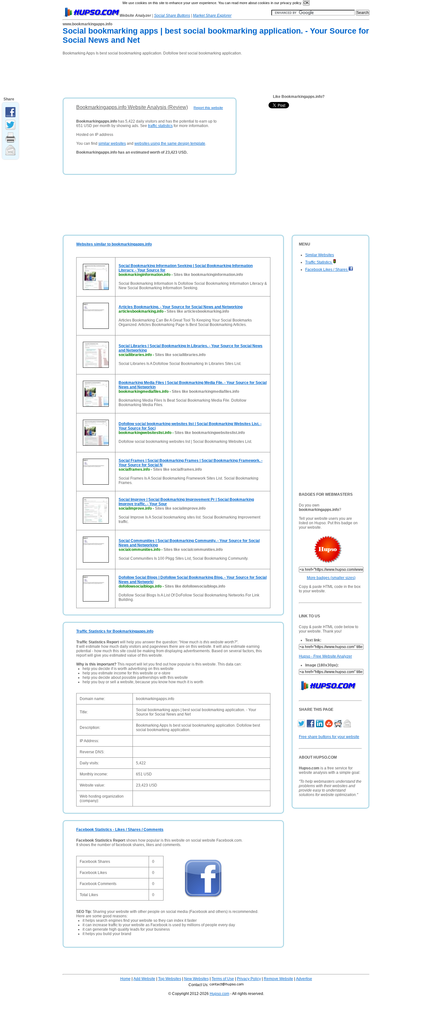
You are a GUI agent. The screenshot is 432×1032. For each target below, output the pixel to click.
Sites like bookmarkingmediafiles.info (205, 391)
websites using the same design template (169, 143)
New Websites (196, 979)
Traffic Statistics (319, 262)
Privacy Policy (249, 979)
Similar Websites (319, 255)
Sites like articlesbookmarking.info (198, 311)
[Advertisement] (178, 74)
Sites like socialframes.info (177, 469)
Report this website (208, 108)
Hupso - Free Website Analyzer (325, 656)
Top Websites (169, 979)
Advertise (304, 979)
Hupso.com (219, 993)
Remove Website (278, 979)
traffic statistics (160, 126)
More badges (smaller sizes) (331, 578)
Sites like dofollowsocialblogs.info (195, 586)
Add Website (144, 979)
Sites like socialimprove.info (180, 508)
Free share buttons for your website (329, 737)
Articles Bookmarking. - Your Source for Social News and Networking (181, 307)
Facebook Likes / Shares (327, 269)
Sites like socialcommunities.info (193, 549)
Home (125, 979)
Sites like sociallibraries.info (180, 355)
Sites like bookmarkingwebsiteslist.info (210, 432)
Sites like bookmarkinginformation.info (208, 274)
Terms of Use (223, 979)
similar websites (112, 143)
